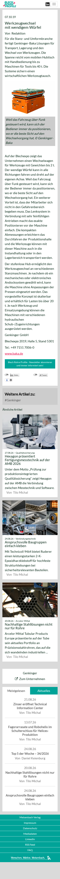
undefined (6, 375)
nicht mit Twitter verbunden (35, 375)
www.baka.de (14, 353)
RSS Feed (30, 844)
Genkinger (13, 400)
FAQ (30, 850)
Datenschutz (30, 828)
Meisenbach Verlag (30, 817)
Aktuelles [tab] (43, 691)
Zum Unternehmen (32, 679)
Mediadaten (30, 833)
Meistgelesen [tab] (16, 691)
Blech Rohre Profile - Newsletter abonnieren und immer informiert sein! (30, 364)
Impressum (30, 822)
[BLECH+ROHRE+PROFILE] (9, 4)
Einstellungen (11, 380)
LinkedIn (30, 839)
